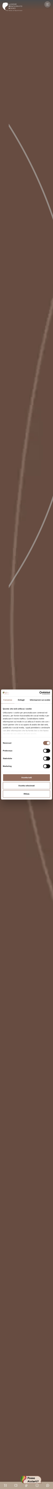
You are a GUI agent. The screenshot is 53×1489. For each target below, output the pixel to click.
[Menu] (47, 4)
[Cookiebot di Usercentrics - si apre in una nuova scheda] (39, 693)
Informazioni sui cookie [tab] (40, 700)
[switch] (46, 751)
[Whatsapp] (47, 1485)
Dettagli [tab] (21, 700)
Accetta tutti (26, 777)
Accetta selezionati (26, 786)
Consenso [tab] (7, 700)
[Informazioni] (37, 1485)
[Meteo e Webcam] (26, 1485)
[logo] (12, 6)
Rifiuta (26, 794)
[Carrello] (5, 1485)
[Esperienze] (15, 1485)
